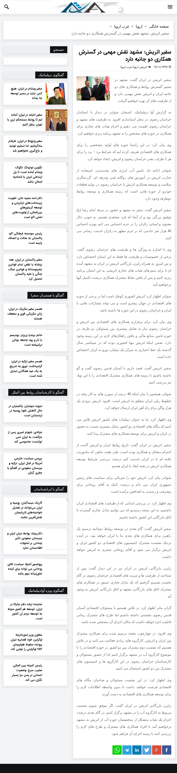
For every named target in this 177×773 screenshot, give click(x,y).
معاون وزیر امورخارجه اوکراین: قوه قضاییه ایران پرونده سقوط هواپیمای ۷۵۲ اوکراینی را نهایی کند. (26, 642)
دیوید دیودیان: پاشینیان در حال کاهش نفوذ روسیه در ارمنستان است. (25, 411)
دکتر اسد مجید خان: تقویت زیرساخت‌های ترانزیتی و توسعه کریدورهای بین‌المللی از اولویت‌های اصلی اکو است (25, 208)
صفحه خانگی (159, 26)
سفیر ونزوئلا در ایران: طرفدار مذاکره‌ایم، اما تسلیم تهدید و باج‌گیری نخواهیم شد (25, 146)
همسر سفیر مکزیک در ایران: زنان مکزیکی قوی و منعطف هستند (24, 314)
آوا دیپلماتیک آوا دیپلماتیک (88, 7)
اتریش (143, 67)
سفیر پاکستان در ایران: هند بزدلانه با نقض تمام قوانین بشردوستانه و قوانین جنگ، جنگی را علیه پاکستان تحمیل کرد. (25, 269)
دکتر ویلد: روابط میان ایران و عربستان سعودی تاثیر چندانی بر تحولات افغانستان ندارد (24, 540)
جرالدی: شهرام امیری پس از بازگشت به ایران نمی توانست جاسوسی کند (25, 437)
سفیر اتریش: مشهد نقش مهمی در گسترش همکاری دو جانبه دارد (125, 56)
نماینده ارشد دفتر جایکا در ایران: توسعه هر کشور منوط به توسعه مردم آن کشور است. (25, 611)
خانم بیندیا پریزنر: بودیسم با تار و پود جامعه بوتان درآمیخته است (26, 340)
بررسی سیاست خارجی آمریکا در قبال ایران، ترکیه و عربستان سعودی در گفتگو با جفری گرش (24, 465)
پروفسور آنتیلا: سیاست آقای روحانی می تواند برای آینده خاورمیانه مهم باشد (24, 569)
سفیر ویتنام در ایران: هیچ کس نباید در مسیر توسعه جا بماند (26, 93)
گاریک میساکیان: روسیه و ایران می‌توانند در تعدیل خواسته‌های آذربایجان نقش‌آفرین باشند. (26, 510)
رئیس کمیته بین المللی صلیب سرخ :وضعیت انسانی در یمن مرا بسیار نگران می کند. (27, 672)
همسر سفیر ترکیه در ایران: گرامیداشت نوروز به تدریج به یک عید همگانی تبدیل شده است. (25, 368)
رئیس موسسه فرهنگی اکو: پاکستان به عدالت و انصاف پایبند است (25, 238)
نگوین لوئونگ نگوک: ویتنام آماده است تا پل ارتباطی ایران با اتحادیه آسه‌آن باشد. (27, 174)
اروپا (139, 26)
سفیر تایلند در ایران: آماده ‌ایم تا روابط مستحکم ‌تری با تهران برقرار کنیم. (24, 120)
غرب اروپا (121, 26)
